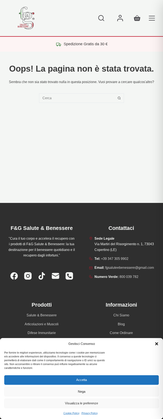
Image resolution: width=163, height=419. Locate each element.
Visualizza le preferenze (81, 403)
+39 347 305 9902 (114, 258)
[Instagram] (28, 276)
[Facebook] (14, 276)
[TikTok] (41, 276)
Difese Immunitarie (42, 333)
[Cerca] (101, 18)
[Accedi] (120, 18)
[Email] (55, 276)
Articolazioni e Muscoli (42, 324)
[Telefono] (69, 276)
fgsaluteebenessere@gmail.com (129, 267)
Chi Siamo (121, 315)
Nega (81, 391)
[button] (157, 344)
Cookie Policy (71, 413)
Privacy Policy (90, 413)
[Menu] (152, 18)
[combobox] (77, 98)
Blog (121, 324)
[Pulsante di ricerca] (119, 98)
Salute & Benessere (42, 315)
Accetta (81, 380)
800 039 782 (128, 277)
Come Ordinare (121, 333)
